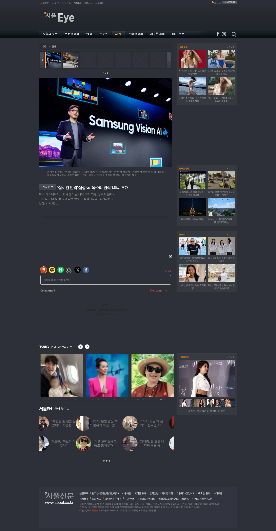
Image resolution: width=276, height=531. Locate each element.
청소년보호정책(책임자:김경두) (173, 498)
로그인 (217, 2)
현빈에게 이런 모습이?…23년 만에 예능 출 (162, 445)
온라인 (109, 493)
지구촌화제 (184, 168)
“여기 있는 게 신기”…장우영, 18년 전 (115, 425)
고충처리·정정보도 (185, 493)
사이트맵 (217, 493)
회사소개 (83, 498)
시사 (43, 46)
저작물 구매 (140, 493)
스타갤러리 (184, 357)
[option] (60, 375)
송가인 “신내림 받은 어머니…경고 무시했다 (162, 425)
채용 (119, 498)
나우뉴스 (66, 3)
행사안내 (109, 498)
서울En (77, 3)
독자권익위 (167, 493)
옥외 (116, 493)
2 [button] (106, 461)
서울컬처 (99, 3)
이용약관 (129, 498)
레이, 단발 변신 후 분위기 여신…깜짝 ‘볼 (68, 425)
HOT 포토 (183, 47)
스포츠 (182, 234)
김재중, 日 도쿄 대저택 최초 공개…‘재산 (115, 445)
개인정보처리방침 (146, 498)
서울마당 (126, 493)
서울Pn (55, 3)
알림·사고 (96, 498)
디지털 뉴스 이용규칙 (202, 498)
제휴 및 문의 (204, 493)
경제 (54, 46)
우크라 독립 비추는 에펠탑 (192, 219)
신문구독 (83, 493)
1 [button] (104, 461)
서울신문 (44, 3)
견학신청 (153, 493)
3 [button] (109, 461)
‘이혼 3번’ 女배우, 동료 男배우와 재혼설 (68, 445)
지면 (104, 493)
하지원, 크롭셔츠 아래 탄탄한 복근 (206, 411)
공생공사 (88, 3)
